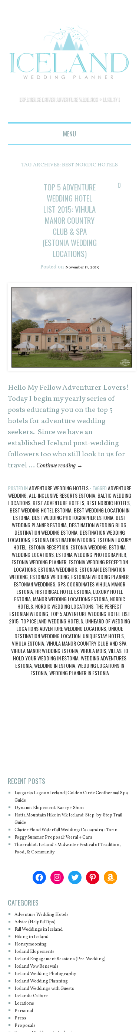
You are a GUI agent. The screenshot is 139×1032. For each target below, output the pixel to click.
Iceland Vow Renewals (43, 1018)
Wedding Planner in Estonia (79, 717)
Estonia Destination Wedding (63, 584)
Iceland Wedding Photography (53, 1026)
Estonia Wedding (88, 592)
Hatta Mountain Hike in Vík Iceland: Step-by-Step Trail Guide (71, 863)
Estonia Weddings (57, 614)
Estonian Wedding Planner (100, 621)
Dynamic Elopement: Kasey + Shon (59, 852)
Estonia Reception (48, 592)
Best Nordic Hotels (108, 547)
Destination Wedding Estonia (45, 577)
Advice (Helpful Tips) (41, 974)
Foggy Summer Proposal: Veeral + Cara (64, 889)
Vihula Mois (93, 695)
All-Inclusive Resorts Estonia (62, 540)
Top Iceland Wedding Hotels (52, 666)
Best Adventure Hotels (58, 547)
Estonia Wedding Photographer (91, 599)
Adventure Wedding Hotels (59, 533)
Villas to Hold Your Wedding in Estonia (70, 699)
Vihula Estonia (28, 688)
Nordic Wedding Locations (64, 651)
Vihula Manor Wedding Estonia (44, 695)
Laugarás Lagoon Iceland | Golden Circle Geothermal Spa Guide (66, 841)
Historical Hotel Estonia (63, 636)
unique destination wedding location (68, 676)
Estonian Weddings (34, 629)
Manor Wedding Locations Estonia (70, 643)
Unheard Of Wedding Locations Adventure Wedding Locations (73, 669)
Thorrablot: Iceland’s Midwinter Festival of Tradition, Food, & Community (70, 900)
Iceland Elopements (40, 1004)
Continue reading (65, 510)
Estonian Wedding (49, 621)
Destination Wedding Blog (97, 569)
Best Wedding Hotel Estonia (41, 555)
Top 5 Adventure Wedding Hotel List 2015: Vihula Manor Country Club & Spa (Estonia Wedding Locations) (69, 242)
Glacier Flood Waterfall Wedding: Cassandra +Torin (72, 878)
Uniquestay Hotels (103, 680)
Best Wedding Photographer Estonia (72, 562)
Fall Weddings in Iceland (46, 981)
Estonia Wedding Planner (38, 606)
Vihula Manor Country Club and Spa (86, 688)
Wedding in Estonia (54, 710)
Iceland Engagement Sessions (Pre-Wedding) (72, 1011)
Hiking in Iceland (36, 989)
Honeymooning (35, 996)
